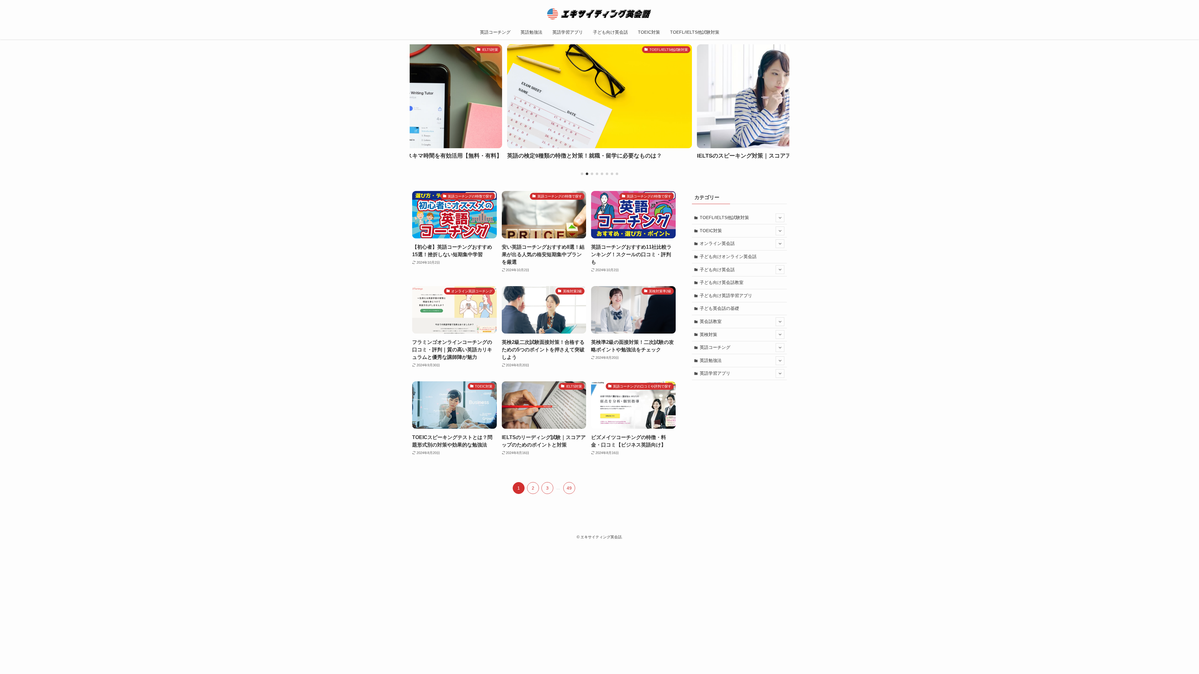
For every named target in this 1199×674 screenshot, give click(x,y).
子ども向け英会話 (717, 269)
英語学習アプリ (715, 373)
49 (569, 488)
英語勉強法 (711, 360)
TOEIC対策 (711, 230)
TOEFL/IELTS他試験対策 (724, 217)
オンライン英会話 (717, 243)
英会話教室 (711, 321)
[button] (582, 174)
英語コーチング (715, 347)
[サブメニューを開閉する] (780, 217)
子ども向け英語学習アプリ (726, 295)
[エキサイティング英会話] (599, 13)
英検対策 (708, 334)
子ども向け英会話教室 (721, 282)
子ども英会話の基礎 (719, 308)
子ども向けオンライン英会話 (728, 256)
